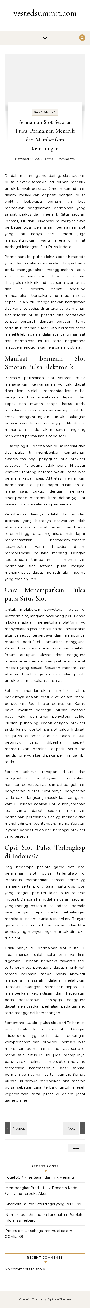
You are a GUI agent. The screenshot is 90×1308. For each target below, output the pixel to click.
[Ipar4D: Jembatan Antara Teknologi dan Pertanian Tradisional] (15, 1128)
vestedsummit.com (45, 13)
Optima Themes (59, 1299)
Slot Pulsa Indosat (56, 247)
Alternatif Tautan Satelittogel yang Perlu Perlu (45, 1204)
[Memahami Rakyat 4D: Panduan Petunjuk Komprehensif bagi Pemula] (75, 1128)
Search (77, 1148)
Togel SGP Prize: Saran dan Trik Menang (39, 1177)
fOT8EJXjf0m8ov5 (62, 159)
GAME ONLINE (45, 112)
